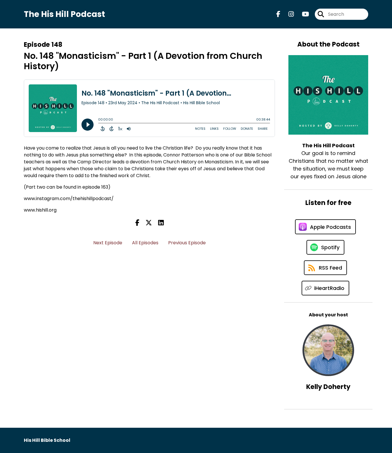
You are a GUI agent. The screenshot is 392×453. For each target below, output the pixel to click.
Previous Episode (187, 242)
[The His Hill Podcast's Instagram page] (288, 14)
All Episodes (145, 242)
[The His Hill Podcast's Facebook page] (278, 14)
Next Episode (107, 242)
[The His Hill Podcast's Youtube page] (302, 14)
